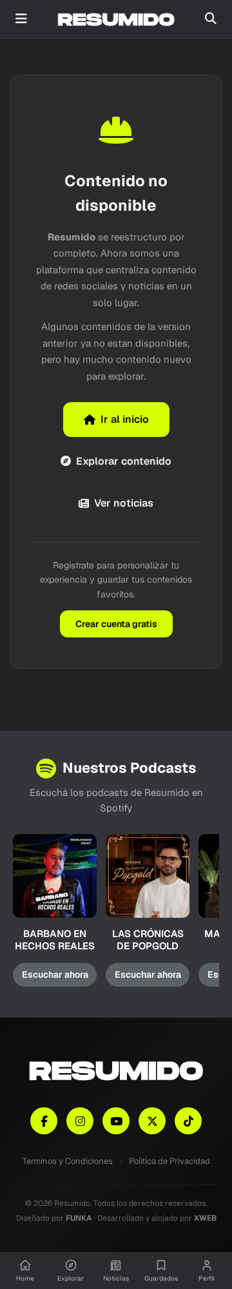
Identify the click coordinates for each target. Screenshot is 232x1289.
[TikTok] (188, 1120)
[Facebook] (43, 1120)
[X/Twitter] (152, 1120)
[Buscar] (211, 19)
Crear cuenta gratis (116, 624)
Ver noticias (123, 503)
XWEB (205, 1218)
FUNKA (79, 1218)
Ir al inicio (125, 419)
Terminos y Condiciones (68, 1161)
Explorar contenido (123, 461)
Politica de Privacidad (169, 1161)
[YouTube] (116, 1120)
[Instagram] (79, 1120)
